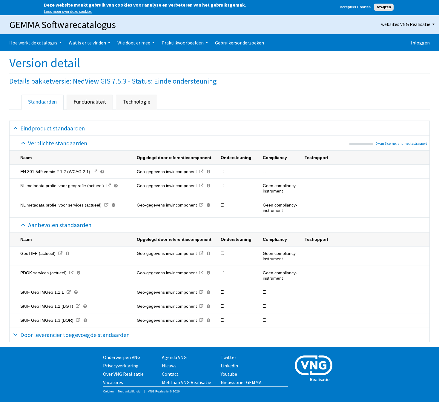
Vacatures (113, 382)
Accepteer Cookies (355, 7)
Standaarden (42, 101)
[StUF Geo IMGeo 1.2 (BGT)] (78, 306)
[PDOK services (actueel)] (71, 272)
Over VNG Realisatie (123, 374)
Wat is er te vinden (87, 43)
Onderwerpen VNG (121, 357)
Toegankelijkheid (129, 391)
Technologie (136, 101)
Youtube (229, 374)
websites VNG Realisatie (405, 24)
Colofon (108, 391)
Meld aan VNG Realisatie (186, 382)
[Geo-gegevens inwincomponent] (201, 171)
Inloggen (420, 43)
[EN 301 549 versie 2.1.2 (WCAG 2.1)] (95, 171)
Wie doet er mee (133, 43)
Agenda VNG (174, 357)
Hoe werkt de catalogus (33, 43)
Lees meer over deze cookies (68, 12)
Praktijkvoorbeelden (183, 43)
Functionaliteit (89, 101)
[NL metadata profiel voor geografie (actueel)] (108, 185)
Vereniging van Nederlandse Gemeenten (315, 369)
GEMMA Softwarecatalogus (62, 25)
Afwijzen (384, 7)
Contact (170, 374)
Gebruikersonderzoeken (239, 43)
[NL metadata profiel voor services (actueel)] (106, 205)
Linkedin (229, 366)
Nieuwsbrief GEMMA (241, 382)
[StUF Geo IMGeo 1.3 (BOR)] (78, 320)
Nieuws (169, 366)
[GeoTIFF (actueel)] (60, 253)
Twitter (228, 357)
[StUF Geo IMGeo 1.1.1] (68, 292)
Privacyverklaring (121, 366)
